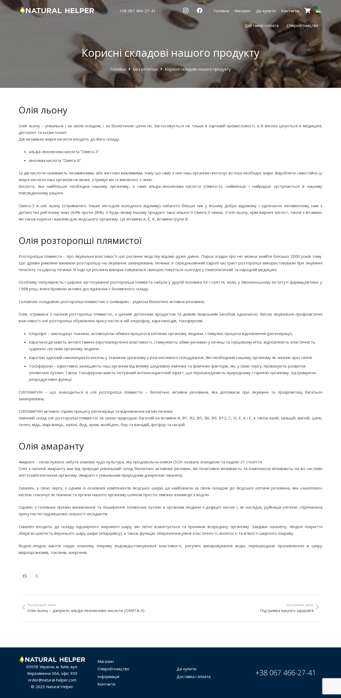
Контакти (106, 684)
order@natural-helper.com (52, 680)
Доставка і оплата (193, 676)
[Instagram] (185, 10)
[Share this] (25, 576)
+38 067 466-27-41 (285, 672)
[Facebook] (199, 10)
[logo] (57, 10)
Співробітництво (113, 668)
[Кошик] (307, 10)
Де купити (186, 668)
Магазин (106, 661)
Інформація (108, 676)
